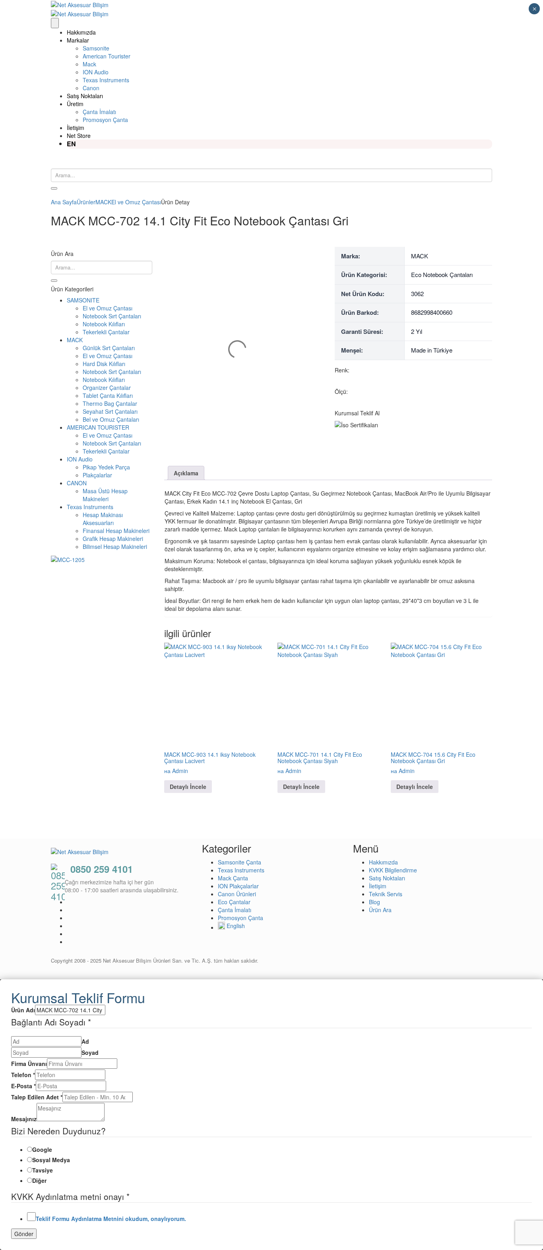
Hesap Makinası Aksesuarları (103, 519)
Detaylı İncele (188, 787)
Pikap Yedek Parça (106, 467)
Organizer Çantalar (107, 387)
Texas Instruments (106, 80)
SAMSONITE (83, 300)
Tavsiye (42, 1170)
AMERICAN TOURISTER (98, 427)
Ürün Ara (380, 910)
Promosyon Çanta (105, 120)
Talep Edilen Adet (36, 1097)
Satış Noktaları (85, 96)
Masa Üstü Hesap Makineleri (105, 495)
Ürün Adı (23, 1010)
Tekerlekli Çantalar (106, 332)
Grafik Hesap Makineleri (113, 539)
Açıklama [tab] (186, 473)
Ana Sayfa (64, 202)
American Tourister (106, 56)
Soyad (90, 1052)
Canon (91, 88)
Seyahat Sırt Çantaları (110, 411)
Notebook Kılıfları (104, 324)
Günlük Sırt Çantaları (109, 348)
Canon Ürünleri (237, 894)
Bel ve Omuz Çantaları (111, 419)
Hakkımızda (81, 32)
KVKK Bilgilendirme (393, 870)
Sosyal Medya (51, 1160)
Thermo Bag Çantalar (110, 403)
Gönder (23, 1234)
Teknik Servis (385, 894)
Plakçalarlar (97, 475)
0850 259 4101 (101, 869)
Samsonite (96, 48)
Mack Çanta (233, 878)
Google (42, 1149)
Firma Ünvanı (29, 1064)
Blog (374, 902)
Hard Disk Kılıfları (104, 364)
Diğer (39, 1180)
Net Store (79, 136)
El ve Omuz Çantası (107, 308)
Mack (89, 64)
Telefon (23, 1075)
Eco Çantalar (234, 902)
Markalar (78, 40)
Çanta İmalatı (99, 112)
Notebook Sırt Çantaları (112, 316)
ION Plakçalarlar (238, 886)
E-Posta (23, 1086)
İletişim (75, 128)
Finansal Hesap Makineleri (116, 531)
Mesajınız (24, 1119)
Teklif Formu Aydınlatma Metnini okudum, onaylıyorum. (111, 1219)
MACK (75, 340)
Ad (85, 1041)
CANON (77, 483)
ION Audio (96, 72)
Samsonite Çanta (239, 862)
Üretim (75, 104)
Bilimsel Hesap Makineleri (115, 546)
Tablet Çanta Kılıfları (108, 395)
